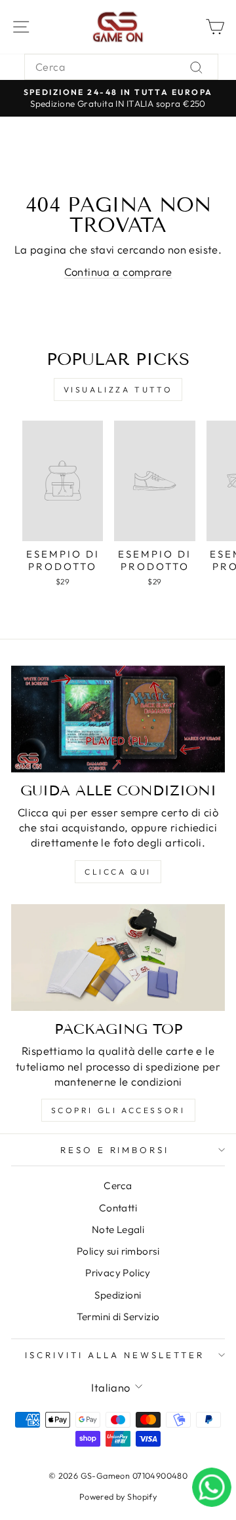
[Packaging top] (118, 957)
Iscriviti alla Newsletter (114, 1355)
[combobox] (121, 67)
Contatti (118, 1208)
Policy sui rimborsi (118, 1251)
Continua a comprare (118, 271)
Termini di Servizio (118, 1316)
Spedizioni (117, 1295)
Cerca (118, 1185)
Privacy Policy (118, 1272)
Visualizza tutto (118, 389)
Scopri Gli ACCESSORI (118, 1110)
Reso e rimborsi (115, 1150)
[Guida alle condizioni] (118, 719)
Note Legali (118, 1229)
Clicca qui (118, 872)
